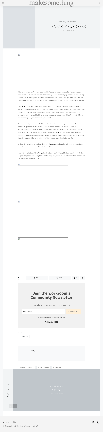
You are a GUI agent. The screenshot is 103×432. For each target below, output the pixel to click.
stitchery (62, 22)
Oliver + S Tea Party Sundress (31, 106)
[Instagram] (93, 423)
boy (47, 144)
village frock (57, 367)
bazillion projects (57, 100)
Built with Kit (51, 322)
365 (51, 386)
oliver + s (22, 367)
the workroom (71, 22)
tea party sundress (43, 367)
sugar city (31, 367)
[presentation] (11, 406)
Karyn (63, 31)
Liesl (57, 132)
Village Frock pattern (45, 153)
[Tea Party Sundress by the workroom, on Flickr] (43, 70)
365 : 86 (56, 390)
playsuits (51, 144)
